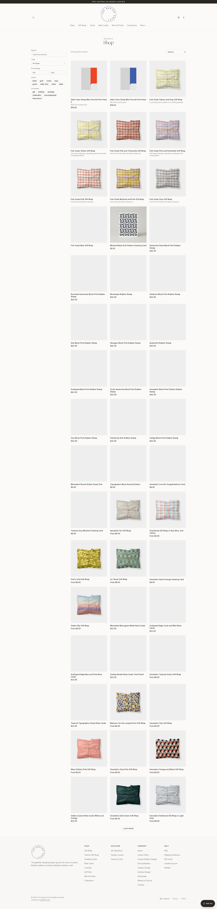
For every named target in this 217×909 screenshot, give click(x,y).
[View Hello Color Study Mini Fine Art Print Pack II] (89, 79)
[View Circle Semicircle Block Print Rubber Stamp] (128, 368)
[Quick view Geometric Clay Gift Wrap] (153, 717)
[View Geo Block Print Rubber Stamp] (89, 417)
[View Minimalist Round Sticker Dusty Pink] (89, 463)
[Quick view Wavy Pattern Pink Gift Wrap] (74, 763)
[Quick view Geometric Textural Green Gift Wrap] (153, 668)
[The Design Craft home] (108, 14)
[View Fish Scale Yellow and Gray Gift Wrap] (168, 79)
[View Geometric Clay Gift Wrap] (168, 702)
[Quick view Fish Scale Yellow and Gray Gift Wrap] (153, 93)
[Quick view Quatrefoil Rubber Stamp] (153, 337)
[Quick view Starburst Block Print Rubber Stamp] (153, 288)
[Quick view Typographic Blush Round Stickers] (114, 478)
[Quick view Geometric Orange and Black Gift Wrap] (153, 763)
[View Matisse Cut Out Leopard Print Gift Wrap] (128, 702)
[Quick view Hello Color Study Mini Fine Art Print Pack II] (74, 93)
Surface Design (144, 872)
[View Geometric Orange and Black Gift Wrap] (168, 748)
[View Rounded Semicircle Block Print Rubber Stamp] (89, 273)
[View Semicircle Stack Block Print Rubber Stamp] (168, 224)
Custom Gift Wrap (91, 855)
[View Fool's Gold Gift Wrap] (89, 558)
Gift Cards (168, 859)
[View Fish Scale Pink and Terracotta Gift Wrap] (128, 130)
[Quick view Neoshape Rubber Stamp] (114, 288)
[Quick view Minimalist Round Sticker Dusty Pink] (74, 478)
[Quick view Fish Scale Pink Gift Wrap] (74, 193)
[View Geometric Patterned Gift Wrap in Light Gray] (168, 795)
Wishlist (167, 868)
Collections (132, 25)
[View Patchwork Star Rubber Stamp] (128, 417)
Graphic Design (144, 868)
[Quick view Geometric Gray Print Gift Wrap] (114, 763)
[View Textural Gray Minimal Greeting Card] (89, 510)
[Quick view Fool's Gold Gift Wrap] (74, 573)
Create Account (170, 863)
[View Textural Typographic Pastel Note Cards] (89, 702)
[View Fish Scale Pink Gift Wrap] (89, 178)
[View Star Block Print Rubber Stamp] (89, 322)
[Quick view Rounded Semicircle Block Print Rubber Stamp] (74, 288)
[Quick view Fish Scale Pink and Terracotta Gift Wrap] (114, 145)
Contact (141, 885)
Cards (92, 25)
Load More (128, 828)
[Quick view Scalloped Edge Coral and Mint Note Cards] (153, 619)
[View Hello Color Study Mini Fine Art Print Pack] (128, 79)
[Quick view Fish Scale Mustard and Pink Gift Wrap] (114, 193)
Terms (183, 899)
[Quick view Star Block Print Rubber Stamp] (74, 337)
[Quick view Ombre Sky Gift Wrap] (74, 619)
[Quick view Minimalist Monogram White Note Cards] (114, 619)
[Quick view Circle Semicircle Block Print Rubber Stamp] (114, 383)
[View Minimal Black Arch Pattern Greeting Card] (128, 224)
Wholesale (142, 876)
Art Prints (88, 872)
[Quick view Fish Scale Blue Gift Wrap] (74, 239)
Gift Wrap (82, 25)
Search (33, 50)
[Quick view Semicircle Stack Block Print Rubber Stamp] (153, 239)
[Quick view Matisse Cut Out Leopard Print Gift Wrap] (114, 717)
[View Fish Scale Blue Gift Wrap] (89, 224)
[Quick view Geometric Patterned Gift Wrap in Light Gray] (153, 809)
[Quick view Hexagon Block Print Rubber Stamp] (114, 337)
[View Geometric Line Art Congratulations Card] (168, 463)
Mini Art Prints (118, 25)
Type (33, 59)
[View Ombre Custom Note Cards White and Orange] (89, 795)
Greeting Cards (90, 859)
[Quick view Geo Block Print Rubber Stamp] (74, 432)
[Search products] (33, 17)
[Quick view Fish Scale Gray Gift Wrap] (153, 193)
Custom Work (143, 855)
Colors (33, 77)
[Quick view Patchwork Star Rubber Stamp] (114, 432)
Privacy (175, 899)
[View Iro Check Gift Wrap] (128, 558)
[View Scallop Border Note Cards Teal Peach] (128, 653)
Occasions (35, 88)
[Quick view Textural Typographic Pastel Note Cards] (74, 717)
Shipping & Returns (172, 855)
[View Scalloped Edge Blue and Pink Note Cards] (89, 653)
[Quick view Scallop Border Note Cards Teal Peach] (114, 668)
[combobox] (49, 63)
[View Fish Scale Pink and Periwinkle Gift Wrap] (168, 130)
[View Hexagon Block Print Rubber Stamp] (128, 322)
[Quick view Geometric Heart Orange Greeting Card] (153, 573)
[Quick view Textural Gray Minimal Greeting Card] (74, 524)
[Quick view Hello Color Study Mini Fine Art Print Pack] (114, 93)
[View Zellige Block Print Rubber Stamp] (168, 417)
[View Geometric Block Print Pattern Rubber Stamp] (168, 368)
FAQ (166, 851)
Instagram (166, 899)
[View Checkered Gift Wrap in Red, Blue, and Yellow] (168, 510)
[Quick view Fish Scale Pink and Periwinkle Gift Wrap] (153, 145)
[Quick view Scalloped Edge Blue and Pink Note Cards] (74, 668)
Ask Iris (209, 903)
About (140, 851)
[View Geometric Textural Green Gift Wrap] (168, 653)
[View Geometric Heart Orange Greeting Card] (168, 558)
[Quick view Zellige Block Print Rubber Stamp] (153, 432)
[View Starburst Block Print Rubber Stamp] (168, 273)
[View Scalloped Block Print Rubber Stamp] (89, 368)
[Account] (183, 17)
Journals (87, 868)
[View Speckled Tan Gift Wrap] (128, 510)
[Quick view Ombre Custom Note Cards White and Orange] (74, 809)
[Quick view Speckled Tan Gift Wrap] (114, 524)
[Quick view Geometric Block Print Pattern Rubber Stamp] (153, 383)
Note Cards (103, 25)
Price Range (35, 68)
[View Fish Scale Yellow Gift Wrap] (89, 130)
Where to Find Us (145, 880)
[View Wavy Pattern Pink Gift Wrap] (89, 748)
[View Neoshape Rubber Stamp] (128, 273)
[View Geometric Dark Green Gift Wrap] (128, 795)
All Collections (117, 851)
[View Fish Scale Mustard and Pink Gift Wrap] (128, 178)
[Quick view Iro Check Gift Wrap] (114, 573)
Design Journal (117, 855)
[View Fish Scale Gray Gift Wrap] (168, 178)
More (142, 25)
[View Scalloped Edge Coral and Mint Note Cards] (168, 605)
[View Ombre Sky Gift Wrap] (89, 605)
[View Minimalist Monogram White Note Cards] (128, 605)
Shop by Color (117, 859)
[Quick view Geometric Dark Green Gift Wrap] (114, 809)
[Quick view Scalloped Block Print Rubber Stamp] (74, 383)
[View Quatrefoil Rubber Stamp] (168, 322)
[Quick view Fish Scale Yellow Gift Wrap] (74, 145)
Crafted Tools (45, 900)
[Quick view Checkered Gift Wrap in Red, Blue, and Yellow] (153, 524)
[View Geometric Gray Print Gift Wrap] (128, 748)
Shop (72, 25)
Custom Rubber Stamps (147, 859)
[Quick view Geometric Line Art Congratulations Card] (153, 478)
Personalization (144, 863)
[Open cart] (178, 17)
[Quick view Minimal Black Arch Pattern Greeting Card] (114, 239)
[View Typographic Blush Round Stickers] (128, 463)
